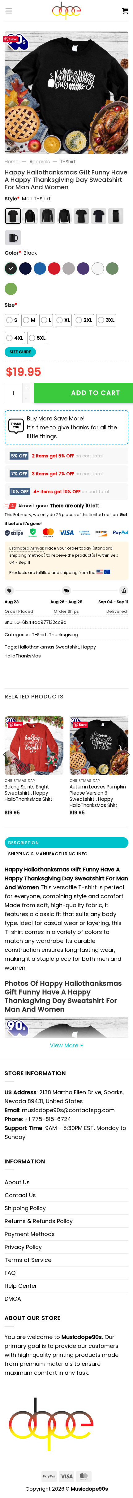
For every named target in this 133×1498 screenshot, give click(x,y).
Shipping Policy (25, 1208)
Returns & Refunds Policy (39, 1221)
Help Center (21, 1286)
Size (11, 305)
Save (13, 39)
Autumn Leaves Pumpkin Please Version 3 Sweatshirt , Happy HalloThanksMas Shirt (98, 796)
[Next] (128, 766)
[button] (9, 11)
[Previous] (5, 766)
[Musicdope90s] (67, 11)
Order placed (19, 611)
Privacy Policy (23, 1247)
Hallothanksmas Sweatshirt (48, 647)
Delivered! (117, 611)
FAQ (10, 1273)
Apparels (39, 161)
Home (12, 161)
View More (64, 1045)
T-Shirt (68, 161)
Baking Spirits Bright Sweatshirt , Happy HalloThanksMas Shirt (29, 793)
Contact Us (20, 1195)
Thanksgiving (63, 635)
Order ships (66, 611)
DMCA (13, 1299)
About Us (17, 1182)
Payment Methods (30, 1234)
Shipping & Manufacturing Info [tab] (48, 854)
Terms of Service (28, 1260)
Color (13, 252)
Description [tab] (23, 843)
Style (12, 198)
